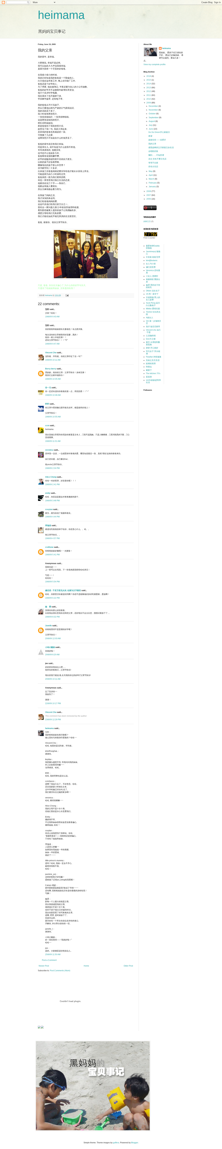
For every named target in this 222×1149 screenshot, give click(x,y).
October (152, 113)
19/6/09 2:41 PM (52, 484)
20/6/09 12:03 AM (53, 638)
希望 (150, 136)
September (154, 117)
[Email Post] (67, 295)
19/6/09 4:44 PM (52, 517)
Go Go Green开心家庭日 (159, 132)
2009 (148, 103)
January (152, 186)
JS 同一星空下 (152, 294)
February (153, 183)
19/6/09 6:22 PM (52, 598)
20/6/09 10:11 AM (52, 679)
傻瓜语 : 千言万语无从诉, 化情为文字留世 (63, 590)
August (152, 121)
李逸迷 (48, 525)
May (151, 171)
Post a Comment (49, 960)
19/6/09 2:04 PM (52, 468)
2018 (148, 76)
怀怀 (47, 404)
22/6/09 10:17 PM (53, 703)
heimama (61, 15)
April (151, 175)
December (153, 106)
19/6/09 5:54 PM (52, 582)
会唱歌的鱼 (153, 151)
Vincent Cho (50, 352)
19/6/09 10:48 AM (53, 395)
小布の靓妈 (50, 647)
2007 (148, 195)
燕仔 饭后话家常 (153, 326)
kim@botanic (151, 260)
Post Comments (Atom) (60, 970)
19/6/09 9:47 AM (52, 344)
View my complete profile (155, 64)
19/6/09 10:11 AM (52, 360)
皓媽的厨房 (151, 363)
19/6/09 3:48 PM (52, 500)
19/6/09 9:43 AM (52, 316)
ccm (47, 425)
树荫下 (149, 370)
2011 (148, 95)
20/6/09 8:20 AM (52, 654)
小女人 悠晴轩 (152, 276)
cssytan (49, 509)
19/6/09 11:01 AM (52, 441)
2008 (148, 191)
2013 (148, 87)
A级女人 (149, 317)
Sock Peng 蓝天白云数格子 (153, 304)
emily (47, 493)
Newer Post (44, 966)
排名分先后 (153, 166)
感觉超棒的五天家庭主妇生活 (161, 147)
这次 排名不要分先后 (157, 159)
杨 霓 (48, 607)
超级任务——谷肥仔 (157, 140)
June (151, 129)
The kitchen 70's (153, 373)
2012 (148, 91)
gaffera (116, 1143)
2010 (148, 99)
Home (86, 966)
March (152, 179)
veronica (49, 450)
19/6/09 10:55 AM (53, 417)
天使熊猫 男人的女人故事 (153, 298)
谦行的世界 (151, 267)
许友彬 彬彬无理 (153, 257)
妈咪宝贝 (147, 221)
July (151, 125)
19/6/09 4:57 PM (52, 538)
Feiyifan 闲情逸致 (153, 357)
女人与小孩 (151, 264)
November (153, 110)
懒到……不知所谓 (156, 155)
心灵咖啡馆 (151, 336)
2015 (148, 80)
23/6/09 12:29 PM (53, 719)
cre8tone (49, 547)
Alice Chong (50, 477)
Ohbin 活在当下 (153, 291)
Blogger (134, 1143)
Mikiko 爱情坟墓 (153, 309)
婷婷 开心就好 (152, 348)
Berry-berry (50, 369)
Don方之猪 (151, 339)
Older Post (128, 966)
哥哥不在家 (153, 163)
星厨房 (149, 377)
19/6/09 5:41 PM (52, 554)
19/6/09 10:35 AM (53, 379)
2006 (148, 199)
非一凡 (48, 387)
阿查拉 (149, 367)
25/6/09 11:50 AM (52, 954)
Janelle (48, 625)
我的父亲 (152, 144)
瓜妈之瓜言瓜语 (153, 360)
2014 (148, 84)
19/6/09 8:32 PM (52, 617)
